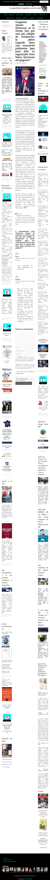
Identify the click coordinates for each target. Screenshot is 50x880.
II (45, 656)
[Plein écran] (47, 100)
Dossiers (32, 18)
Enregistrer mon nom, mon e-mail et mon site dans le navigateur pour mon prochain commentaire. (25, 359)
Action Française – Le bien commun (43, 126)
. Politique (40, 121)
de (42, 115)
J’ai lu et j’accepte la (25, 372)
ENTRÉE (45, 559)
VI (42, 658)
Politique (11, 14)
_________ (6, 521)
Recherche (41, 18)
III (47, 656)
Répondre (17, 260)
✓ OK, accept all (44, 1)
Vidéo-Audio (42, 14)
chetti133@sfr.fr (41, 503)
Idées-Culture (10, 18)
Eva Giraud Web (28, 879)
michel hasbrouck (42, 284)
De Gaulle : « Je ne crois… (43, 230)
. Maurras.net (41, 124)
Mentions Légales (8, 859)
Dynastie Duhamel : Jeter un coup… (43, 311)
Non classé (19, 214)
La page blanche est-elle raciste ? (43, 193)
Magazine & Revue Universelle (43, 121)
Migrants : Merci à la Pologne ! (24, 215)
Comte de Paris (19, 14)
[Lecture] (39, 100)
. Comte (40, 115)
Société (35, 14)
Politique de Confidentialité (10, 861)
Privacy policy (28, 4)
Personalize (21, 4)
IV (39, 658)
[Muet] (46, 100)
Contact (5, 858)
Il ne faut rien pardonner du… (43, 286)
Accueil (6, 14)
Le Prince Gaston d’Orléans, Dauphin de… (43, 245)
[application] (43, 99)
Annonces (28, 14)
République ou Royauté (22, 18)
